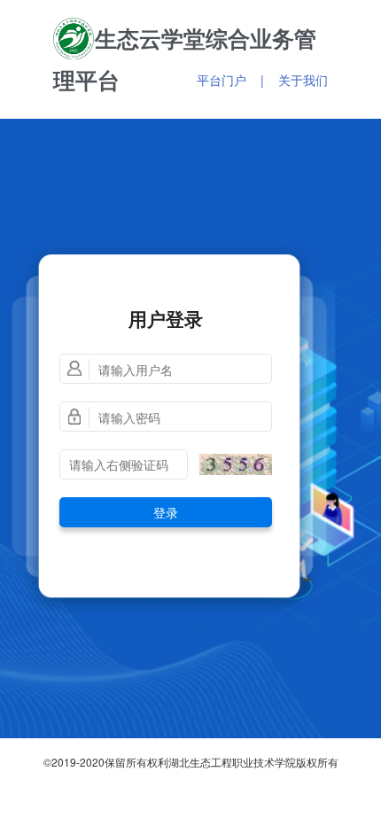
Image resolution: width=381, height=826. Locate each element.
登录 (165, 512)
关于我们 (303, 80)
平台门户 (221, 80)
